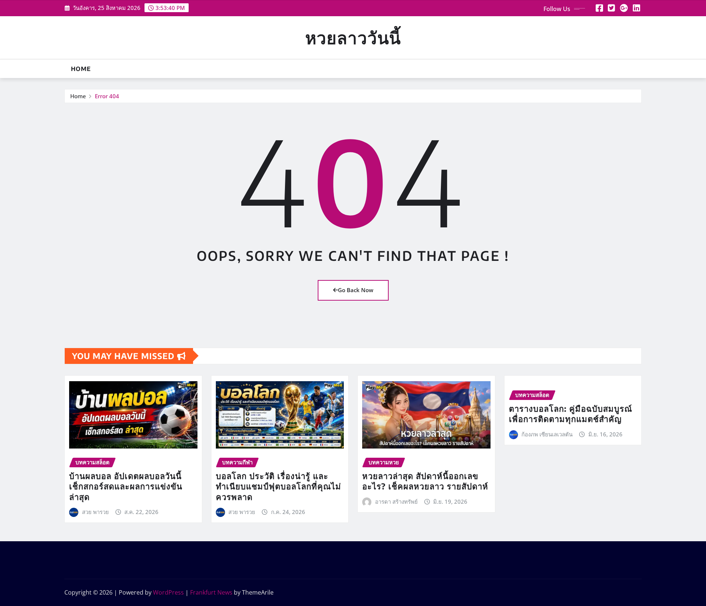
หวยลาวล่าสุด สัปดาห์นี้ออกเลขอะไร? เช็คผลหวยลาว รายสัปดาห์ (425, 481)
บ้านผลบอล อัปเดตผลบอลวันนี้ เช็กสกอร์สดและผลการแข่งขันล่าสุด (125, 486)
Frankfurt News (211, 592)
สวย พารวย (95, 511)
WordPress (168, 592)
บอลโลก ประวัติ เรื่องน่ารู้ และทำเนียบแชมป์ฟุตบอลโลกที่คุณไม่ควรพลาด (278, 486)
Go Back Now (355, 290)
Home (81, 68)
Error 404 (107, 96)
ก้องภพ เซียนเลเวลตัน (547, 434)
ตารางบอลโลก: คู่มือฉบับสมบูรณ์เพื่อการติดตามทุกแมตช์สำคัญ (570, 413)
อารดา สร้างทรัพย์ (396, 501)
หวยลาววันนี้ (353, 37)
